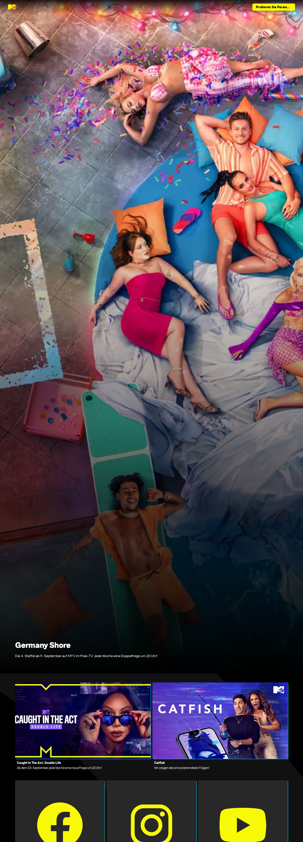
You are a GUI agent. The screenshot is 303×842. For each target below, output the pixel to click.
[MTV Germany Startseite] (12, 7)
